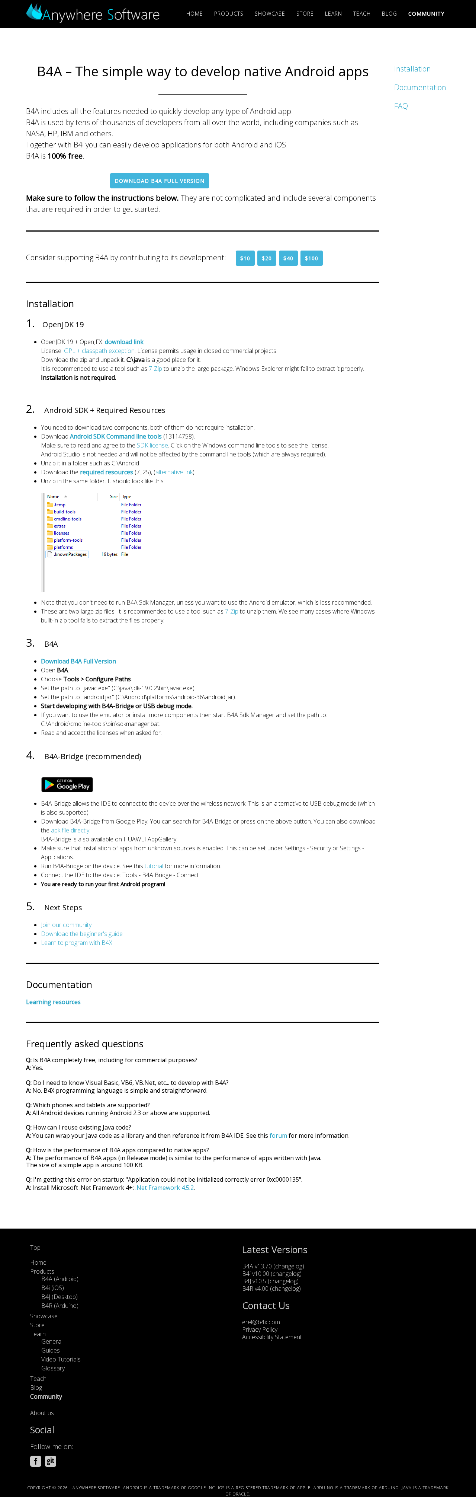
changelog (288, 1266)
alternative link (174, 472)
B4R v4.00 (255, 1288)
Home (38, 1262)
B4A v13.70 (257, 1266)
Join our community (66, 925)
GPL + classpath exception (99, 351)
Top (35, 1247)
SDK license (152, 445)
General (51, 1341)
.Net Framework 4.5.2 (164, 1188)
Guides (50, 1350)
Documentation (420, 87)
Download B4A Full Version (160, 180)
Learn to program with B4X (76, 943)
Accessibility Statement (272, 1337)
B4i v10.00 (256, 1274)
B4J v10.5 (254, 1281)
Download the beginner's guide (82, 934)
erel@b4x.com (261, 1322)
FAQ (401, 106)
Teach (38, 1379)
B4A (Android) (59, 1279)
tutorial (154, 866)
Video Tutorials (61, 1359)
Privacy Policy (259, 1329)
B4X (93, 14)
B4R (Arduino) (59, 1306)
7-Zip (155, 368)
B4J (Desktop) (59, 1297)
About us (42, 1413)
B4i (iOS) (52, 1288)
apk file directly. (70, 830)
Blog (36, 1387)
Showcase (44, 1316)
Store (37, 1325)
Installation (412, 69)
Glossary (53, 1368)
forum (278, 1135)
